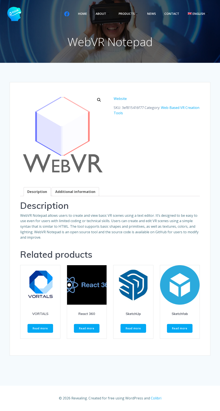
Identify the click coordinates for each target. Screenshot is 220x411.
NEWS (151, 14)
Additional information (75, 191)
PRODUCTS (127, 14)
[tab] (37, 191)
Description (37, 191)
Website (120, 98)
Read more (40, 328)
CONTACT (171, 14)
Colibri (156, 398)
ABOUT (101, 14)
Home (82, 14)
